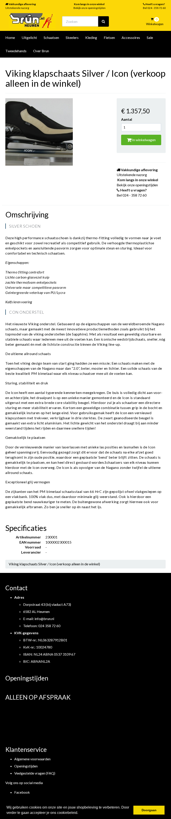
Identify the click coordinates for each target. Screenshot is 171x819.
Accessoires (131, 37)
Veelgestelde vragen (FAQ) (34, 773)
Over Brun (41, 51)
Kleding (91, 37)
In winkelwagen (143, 140)
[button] (79, 813)
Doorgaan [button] (149, 810)
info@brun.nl (44, 618)
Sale (150, 37)
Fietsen (109, 37)
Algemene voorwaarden (32, 759)
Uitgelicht (29, 37)
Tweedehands (15, 51)
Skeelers (72, 37)
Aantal (126, 119)
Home (10, 37)
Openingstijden (26, 766)
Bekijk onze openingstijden (89, 8)
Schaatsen (51, 37)
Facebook (22, 792)
